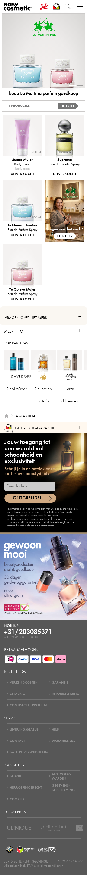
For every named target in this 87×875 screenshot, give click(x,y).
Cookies (17, 799)
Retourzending (65, 693)
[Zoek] (68, 7)
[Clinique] (19, 828)
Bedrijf (16, 776)
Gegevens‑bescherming (63, 787)
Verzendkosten (24, 682)
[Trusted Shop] (56, 7)
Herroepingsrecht (26, 787)
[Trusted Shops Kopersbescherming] (9, 849)
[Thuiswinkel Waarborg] (25, 849)
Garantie (60, 682)
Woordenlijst (64, 740)
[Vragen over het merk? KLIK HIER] (64, 210)
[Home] (6, 415)
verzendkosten (53, 865)
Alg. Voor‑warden (61, 776)
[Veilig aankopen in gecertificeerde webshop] (46, 849)
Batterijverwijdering (29, 752)
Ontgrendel (27, 498)
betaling (17, 693)
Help (55, 729)
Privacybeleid (22, 512)
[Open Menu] (18, 7)
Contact (17, 740)
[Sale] (44, 7)
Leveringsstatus (24, 729)
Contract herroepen (28, 705)
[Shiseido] (53, 828)
